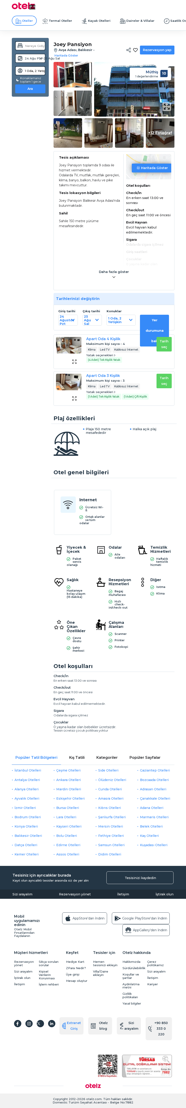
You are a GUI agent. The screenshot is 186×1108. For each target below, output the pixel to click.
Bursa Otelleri (67, 808)
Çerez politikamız (155, 963)
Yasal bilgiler (131, 1003)
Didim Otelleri (109, 854)
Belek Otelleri (151, 826)
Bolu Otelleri (66, 836)
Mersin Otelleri (110, 826)
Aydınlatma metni (131, 986)
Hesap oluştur (76, 981)
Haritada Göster (154, 168)
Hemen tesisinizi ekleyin (105, 963)
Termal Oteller (60, 20)
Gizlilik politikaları (130, 995)
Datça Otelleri (26, 845)
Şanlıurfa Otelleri (112, 817)
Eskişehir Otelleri (70, 798)
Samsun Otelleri (111, 845)
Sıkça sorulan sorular (49, 963)
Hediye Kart (75, 961)
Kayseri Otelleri (68, 826)
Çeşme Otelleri (68, 770)
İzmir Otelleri (25, 808)
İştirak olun (165, 894)
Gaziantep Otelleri (155, 770)
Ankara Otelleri (68, 780)
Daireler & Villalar (140, 20)
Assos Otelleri (67, 854)
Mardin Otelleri (68, 789)
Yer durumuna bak (155, 330)
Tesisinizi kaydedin (140, 878)
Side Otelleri (108, 770)
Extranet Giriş (74, 1026)
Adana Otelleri (151, 808)
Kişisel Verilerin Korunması (47, 975)
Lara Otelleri (66, 817)
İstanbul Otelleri (28, 770)
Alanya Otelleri (27, 789)
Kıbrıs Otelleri (109, 808)
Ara (30, 89)
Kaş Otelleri (149, 836)
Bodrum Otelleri (28, 817)
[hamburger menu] (32, 7)
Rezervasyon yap (157, 50)
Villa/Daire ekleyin (100, 973)
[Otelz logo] (23, 8)
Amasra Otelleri (110, 798)
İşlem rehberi (49, 984)
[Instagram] (29, 1023)
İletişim (123, 894)
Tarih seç (164, 344)
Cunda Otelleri (110, 789)
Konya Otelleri (26, 826)
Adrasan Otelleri (153, 789)
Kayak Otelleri (99, 20)
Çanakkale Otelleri (155, 798)
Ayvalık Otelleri (27, 798)
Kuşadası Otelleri (153, 845)
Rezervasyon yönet (75, 894)
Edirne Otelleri (68, 845)
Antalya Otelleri (27, 780)
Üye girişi (72, 974)
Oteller (27, 20)
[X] (40, 1023)
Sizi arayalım (22, 894)
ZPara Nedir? (76, 968)
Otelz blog (103, 1026)
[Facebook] (17, 1023)
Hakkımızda (131, 961)
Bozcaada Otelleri (154, 780)
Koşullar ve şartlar (130, 976)
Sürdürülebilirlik (133, 968)
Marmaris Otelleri (154, 817)
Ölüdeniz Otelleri (112, 780)
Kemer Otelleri (27, 854)
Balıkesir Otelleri (28, 836)
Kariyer (152, 984)
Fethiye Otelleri (111, 836)
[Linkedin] (51, 1023)
